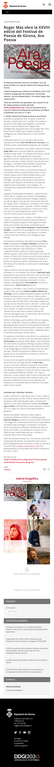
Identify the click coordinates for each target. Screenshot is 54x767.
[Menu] (50, 5)
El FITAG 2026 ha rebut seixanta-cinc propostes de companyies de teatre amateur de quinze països (24, 670)
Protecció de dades (21, 741)
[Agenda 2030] (27, 757)
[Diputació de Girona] (15, 5)
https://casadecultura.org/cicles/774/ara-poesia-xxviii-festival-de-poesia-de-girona (25, 460)
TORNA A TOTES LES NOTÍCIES (27, 590)
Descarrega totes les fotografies (27, 574)
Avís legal (17, 738)
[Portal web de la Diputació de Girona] (20, 712)
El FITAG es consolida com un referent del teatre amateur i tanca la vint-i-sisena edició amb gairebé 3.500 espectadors (26, 629)
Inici (7, 12)
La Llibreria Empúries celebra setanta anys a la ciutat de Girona (26, 661)
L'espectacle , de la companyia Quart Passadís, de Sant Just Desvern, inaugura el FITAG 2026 (26, 640)
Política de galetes (20, 746)
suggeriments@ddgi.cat (23, 725)
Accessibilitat (19, 743)
